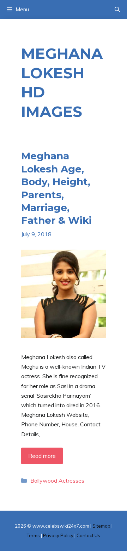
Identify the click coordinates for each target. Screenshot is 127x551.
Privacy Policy (58, 535)
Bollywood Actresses (57, 480)
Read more (42, 455)
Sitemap (101, 526)
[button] (117, 9)
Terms (33, 535)
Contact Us (88, 535)
